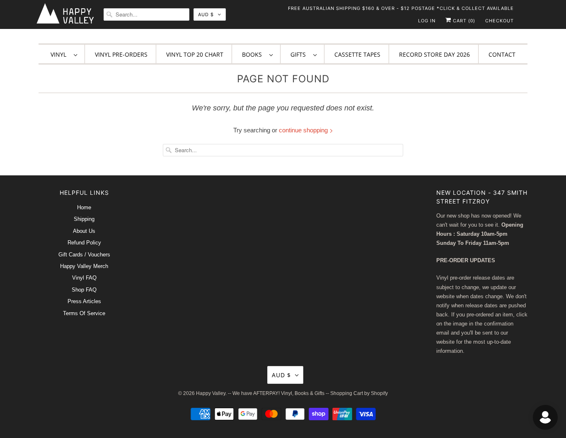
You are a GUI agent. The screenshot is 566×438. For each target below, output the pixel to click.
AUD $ (206, 14)
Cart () (463, 21)
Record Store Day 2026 (434, 54)
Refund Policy (84, 242)
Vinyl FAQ (84, 278)
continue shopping (304, 130)
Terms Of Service (84, 313)
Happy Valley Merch (84, 266)
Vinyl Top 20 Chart (194, 54)
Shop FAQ (84, 290)
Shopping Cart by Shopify (359, 393)
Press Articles (84, 301)
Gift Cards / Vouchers (84, 254)
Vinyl (60, 54)
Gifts (299, 54)
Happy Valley (210, 393)
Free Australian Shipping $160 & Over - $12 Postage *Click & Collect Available (401, 8)
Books (253, 54)
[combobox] (146, 14)
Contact (502, 54)
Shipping (84, 219)
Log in (426, 21)
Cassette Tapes (357, 54)
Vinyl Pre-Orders (121, 54)
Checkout (499, 21)
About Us (84, 231)
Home (84, 207)
